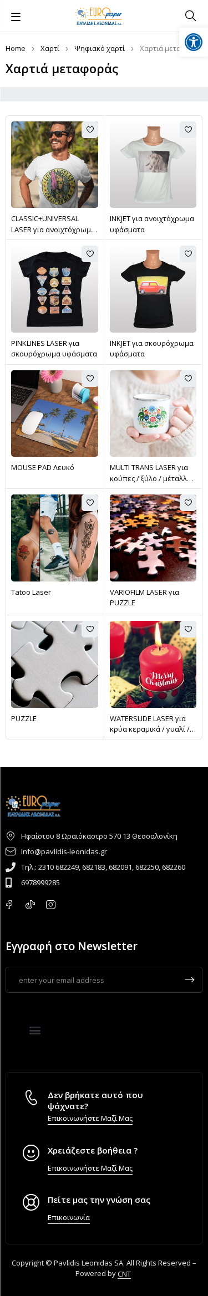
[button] (35, 1030)
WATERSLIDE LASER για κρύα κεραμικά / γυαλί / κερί (150, 729)
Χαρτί (49, 48)
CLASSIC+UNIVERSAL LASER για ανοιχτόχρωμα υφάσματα (53, 229)
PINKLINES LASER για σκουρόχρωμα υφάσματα (54, 348)
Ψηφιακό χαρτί (99, 48)
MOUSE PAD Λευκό (42, 467)
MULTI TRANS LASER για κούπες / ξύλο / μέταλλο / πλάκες (153, 478)
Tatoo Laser (31, 592)
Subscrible (189, 980)
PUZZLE (24, 718)
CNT (124, 1274)
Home (16, 48)
